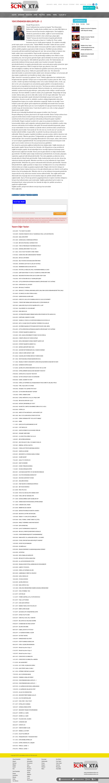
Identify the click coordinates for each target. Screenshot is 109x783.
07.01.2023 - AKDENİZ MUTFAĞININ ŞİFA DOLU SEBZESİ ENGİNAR (29, 350)
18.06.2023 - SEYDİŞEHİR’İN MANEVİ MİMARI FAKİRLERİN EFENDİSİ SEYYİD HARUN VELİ (34, 314)
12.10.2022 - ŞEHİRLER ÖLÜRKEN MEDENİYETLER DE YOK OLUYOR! (29, 368)
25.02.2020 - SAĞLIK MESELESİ (20, 576)
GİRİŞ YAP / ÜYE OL (88, 8)
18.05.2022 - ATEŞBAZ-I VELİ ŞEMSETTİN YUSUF (24, 388)
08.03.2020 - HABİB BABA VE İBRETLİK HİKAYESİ (24, 573)
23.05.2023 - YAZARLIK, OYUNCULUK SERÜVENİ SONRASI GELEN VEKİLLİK (31, 320)
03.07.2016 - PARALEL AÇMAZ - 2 (21, 745)
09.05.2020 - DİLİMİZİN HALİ (19, 546)
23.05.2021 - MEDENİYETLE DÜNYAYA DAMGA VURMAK (26, 454)
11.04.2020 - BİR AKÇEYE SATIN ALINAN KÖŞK (24, 558)
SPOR (35, 15)
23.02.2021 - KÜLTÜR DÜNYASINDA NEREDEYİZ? (25, 475)
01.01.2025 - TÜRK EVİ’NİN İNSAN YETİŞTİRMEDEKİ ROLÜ (27, 246)
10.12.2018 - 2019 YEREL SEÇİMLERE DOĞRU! (24, 665)
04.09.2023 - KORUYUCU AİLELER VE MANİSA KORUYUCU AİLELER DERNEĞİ (31, 299)
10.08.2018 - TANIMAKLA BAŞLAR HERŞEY (23, 677)
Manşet (14, 777)
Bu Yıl (73, 24)
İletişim (43, 765)
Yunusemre (29, 763)
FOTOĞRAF (72, 4)
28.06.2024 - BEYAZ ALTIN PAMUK (21, 257)
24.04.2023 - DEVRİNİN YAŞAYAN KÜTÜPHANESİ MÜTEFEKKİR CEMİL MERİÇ (31, 326)
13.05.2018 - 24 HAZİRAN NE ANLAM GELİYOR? (24, 689)
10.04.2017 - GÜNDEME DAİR (20, 722)
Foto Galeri (58, 761)
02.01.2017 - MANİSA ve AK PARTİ (21, 730)
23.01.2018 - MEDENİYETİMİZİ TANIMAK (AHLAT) (24, 695)
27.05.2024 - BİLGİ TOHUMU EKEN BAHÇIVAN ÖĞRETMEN (26, 260)
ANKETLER (83, 4)
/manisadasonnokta (66, 779)
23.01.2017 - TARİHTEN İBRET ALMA (21, 728)
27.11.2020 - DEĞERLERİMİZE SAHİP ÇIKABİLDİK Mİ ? (26, 498)
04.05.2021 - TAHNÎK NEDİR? (20, 457)
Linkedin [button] (29, 195)
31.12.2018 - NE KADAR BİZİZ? (20, 662)
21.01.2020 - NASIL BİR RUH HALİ (21, 585)
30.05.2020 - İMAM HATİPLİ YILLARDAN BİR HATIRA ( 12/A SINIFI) (28, 537)
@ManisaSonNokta (79, 779)
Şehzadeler (30, 761)
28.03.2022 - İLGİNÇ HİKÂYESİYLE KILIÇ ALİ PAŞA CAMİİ (26, 397)
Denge (14, 773)
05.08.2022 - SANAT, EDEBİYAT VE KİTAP (22, 379)
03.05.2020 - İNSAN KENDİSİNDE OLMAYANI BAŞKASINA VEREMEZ (29, 549)
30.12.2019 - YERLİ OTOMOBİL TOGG (21, 591)
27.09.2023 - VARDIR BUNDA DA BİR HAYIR (23, 296)
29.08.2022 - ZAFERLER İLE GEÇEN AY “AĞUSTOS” (25, 373)
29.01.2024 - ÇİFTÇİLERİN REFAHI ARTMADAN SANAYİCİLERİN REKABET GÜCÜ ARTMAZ (34, 281)
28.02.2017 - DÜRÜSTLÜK (19, 725)
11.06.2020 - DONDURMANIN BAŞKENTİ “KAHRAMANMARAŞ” (27, 534)
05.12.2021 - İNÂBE (17, 421)
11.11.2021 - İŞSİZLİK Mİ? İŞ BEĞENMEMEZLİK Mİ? (25, 424)
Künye (43, 763)
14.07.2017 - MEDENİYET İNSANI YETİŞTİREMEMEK (25, 710)
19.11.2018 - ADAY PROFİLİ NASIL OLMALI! (23, 668)
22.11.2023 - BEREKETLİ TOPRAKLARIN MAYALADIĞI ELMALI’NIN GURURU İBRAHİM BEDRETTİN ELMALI (38, 290)
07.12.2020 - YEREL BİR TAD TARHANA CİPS (23, 495)
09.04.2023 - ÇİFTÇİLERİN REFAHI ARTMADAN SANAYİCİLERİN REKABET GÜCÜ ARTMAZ (34, 329)
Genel (28, 778)
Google (35, 195)
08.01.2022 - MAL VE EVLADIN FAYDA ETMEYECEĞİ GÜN (26, 415)
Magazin (29, 774)
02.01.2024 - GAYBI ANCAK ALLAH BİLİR (22, 284)
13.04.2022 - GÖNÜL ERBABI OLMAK (21, 394)
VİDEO (77, 4)
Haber (14, 779)
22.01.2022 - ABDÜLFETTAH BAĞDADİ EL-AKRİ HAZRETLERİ (27, 412)
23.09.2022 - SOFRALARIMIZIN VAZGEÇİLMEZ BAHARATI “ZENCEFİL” (29, 370)
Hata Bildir (58, 768)
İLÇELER (62, 15)
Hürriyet (14, 763)
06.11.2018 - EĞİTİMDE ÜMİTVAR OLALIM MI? (23, 671)
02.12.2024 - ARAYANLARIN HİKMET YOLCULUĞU (25, 248)
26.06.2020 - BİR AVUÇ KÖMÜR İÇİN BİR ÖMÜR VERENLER (27, 531)
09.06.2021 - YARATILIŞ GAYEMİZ (20, 451)
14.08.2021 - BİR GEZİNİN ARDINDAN (21, 439)
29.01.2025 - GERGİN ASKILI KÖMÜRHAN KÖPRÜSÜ (25, 240)
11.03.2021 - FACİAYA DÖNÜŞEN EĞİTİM (22, 469)
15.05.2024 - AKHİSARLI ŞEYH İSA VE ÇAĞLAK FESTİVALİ (27, 263)
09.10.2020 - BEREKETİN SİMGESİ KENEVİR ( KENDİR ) (26, 510)
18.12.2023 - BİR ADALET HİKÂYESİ (21, 287)
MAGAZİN (29, 15)
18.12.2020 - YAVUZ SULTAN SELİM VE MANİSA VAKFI (26, 492)
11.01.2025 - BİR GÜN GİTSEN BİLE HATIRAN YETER (25, 243)
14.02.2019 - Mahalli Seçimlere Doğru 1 (22, 653)
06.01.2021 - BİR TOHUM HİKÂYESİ (21, 487)
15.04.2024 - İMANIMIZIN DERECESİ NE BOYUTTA (24, 266)
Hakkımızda (44, 761)
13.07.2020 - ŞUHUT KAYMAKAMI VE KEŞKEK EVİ (25, 528)
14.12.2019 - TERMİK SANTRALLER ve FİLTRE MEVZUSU (26, 597)
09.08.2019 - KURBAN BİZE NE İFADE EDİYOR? (24, 623)
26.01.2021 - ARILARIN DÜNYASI (20, 481)
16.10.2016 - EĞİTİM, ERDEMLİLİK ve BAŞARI (23, 742)
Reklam (43, 767)
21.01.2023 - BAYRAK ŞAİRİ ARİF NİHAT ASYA (23, 347)
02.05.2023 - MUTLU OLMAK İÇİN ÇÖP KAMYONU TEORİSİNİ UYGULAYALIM (31, 323)
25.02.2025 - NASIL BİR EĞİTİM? (20, 237)
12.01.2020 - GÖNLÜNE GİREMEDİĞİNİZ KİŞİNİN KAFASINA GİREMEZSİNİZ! (30, 588)
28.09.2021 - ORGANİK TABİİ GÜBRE (21, 433)
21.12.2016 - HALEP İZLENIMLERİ (21, 733)
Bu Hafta (83, 24)
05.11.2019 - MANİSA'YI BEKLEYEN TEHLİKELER (24, 606)
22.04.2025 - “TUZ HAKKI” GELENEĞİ (21, 231)
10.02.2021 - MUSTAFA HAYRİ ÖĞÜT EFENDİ (23, 478)
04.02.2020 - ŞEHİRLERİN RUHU (20, 582)
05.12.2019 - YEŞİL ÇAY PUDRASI (21, 600)
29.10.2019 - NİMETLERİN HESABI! (21, 609)
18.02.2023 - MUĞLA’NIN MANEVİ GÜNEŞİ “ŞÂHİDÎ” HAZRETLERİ (28, 341)
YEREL (55, 15)
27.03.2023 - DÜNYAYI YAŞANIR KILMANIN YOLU (24, 332)
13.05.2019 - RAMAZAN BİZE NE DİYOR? (22, 638)
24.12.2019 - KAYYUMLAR (19, 594)
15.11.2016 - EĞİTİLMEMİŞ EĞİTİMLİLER (22, 739)
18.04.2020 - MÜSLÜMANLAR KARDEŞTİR (23, 555)
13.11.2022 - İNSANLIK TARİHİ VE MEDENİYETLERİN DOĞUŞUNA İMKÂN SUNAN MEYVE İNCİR (35, 362)
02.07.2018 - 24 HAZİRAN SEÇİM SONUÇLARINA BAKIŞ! (26, 686)
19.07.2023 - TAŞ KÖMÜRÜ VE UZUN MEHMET (24, 308)
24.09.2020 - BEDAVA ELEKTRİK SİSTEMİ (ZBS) (24, 513)
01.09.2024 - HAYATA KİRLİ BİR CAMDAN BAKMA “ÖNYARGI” (27, 254)
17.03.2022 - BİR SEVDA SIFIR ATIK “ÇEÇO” (23, 400)
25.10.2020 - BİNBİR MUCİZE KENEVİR (22, 507)
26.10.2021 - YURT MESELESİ (20, 427)
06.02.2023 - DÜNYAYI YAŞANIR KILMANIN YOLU (24, 344)
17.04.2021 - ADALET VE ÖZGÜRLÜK (21, 460)
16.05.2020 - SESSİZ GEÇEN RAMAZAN (22, 543)
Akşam (14, 761)
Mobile (88, 779)
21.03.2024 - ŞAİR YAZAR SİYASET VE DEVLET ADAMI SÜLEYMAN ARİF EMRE (31, 272)
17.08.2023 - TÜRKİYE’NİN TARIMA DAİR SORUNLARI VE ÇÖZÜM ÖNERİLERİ (31, 302)
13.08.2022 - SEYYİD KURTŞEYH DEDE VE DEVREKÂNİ (26, 376)
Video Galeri (59, 763)
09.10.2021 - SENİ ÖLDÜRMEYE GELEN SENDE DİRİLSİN (26, 430)
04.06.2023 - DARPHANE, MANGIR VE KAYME (23, 317)
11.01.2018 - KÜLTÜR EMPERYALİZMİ (22, 698)
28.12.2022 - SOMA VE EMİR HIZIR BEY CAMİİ (23, 353)
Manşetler (58, 767)
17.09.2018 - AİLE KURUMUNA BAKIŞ (22, 674)
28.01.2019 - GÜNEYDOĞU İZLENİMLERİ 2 (23, 656)
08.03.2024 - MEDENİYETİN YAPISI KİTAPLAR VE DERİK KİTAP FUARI (29, 275)
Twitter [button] (22, 195)
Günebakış (15, 775)
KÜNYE (60, 4)
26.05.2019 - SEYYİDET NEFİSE (20, 635)
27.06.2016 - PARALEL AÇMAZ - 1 (21, 748)
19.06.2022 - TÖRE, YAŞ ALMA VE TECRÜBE (23, 385)
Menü (43, 768)
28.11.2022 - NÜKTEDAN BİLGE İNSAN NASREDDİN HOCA (27, 359)
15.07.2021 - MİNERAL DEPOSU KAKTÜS (23, 445)
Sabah (14, 767)
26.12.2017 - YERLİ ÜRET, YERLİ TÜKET (22, 701)
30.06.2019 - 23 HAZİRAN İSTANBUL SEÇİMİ (23, 632)
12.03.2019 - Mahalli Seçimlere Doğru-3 (22, 647)
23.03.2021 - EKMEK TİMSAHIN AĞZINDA (22, 466)
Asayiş (28, 772)
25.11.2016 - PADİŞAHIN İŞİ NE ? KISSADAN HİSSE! (25, 736)
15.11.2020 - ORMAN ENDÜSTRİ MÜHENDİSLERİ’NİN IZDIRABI (28, 501)
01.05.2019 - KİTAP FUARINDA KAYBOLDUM (23, 641)
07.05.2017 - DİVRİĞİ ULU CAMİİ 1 (21, 716)
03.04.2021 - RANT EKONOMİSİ (20, 463)
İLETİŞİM (89, 4)
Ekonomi (29, 768)
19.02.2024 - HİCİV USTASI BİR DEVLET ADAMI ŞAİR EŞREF (27, 278)
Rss (95, 779)
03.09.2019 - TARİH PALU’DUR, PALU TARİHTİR (24, 617)
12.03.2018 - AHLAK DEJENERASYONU (22, 692)
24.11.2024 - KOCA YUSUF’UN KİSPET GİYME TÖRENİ (25, 251)
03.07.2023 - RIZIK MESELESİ (20, 311)
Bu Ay (77, 24)
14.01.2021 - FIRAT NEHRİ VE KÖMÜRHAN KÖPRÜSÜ (25, 484)
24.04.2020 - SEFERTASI (18, 552)
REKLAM (65, 4)
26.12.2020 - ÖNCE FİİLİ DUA (19, 489)
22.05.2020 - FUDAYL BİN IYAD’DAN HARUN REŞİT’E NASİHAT (27, 540)
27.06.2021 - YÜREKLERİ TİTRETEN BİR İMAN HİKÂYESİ (26, 448)
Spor (28, 765)
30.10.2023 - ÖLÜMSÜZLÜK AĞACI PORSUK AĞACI (25, 293)
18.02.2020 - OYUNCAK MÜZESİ (20, 579)
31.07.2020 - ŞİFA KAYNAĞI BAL (20, 525)
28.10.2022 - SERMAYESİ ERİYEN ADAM (22, 365)
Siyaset (29, 770)
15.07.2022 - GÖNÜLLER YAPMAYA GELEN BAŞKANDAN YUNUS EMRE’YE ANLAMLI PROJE (35, 382)
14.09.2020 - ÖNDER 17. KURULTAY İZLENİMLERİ (24, 516)
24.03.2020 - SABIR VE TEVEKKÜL (21, 567)
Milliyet (14, 765)
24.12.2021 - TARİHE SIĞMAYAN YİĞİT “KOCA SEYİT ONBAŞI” (27, 418)
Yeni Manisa (15, 781)
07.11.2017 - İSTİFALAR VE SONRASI (21, 704)
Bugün (87, 24)
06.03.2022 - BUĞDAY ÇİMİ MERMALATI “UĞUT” (24, 403)
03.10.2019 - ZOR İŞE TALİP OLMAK (21, 614)
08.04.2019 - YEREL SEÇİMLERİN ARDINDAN (23, 644)
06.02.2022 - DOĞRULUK (19, 409)
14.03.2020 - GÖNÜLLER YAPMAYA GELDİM (23, 570)
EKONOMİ (21, 15)
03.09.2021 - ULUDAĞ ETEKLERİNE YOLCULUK (24, 436)
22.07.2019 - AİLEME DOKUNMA (20, 626)
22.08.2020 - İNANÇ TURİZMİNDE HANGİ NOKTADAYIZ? (26, 522)
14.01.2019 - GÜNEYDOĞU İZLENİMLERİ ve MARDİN (25, 659)
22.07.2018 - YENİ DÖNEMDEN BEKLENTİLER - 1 (24, 683)
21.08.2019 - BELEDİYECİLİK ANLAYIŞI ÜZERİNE (24, 620)
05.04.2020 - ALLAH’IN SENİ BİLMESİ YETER (23, 561)
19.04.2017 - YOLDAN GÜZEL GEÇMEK (22, 719)
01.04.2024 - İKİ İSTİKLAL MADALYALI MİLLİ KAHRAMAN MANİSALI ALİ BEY (31, 269)
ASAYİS (14, 15)
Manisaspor (30, 780)
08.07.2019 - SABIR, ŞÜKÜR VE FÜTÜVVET (23, 629)
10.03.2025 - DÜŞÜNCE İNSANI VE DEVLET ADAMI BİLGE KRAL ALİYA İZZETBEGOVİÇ (33, 234)
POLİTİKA (42, 15)
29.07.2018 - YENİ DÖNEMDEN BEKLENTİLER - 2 (24, 680)
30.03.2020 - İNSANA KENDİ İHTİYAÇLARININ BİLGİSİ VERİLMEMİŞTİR (29, 564)
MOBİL (55, 4)
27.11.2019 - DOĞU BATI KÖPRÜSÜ (21, 603)
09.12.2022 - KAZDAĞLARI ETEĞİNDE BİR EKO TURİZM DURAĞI (28, 356)
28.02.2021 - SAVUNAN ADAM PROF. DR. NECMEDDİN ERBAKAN (28, 472)
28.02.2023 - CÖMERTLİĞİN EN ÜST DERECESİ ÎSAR (25, 338)
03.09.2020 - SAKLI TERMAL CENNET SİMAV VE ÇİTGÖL (26, 519)
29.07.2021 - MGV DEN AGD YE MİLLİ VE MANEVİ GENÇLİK (27, 442)
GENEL (49, 15)
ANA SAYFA (49, 4)
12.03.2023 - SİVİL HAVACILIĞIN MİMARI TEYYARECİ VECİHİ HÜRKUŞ (29, 335)
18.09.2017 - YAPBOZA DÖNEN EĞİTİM (22, 707)
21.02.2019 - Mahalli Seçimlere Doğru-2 (22, 650)
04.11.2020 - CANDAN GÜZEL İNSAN (21, 504)
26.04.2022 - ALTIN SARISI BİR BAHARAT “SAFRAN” (25, 391)
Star (14, 768)
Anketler (58, 765)
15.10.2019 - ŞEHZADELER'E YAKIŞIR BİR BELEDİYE (25, 611)
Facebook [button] (15, 195)
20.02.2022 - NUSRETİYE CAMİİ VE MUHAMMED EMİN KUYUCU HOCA (29, 406)
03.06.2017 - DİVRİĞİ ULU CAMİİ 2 (21, 713)
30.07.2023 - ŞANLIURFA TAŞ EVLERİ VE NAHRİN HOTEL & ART (28, 305)
